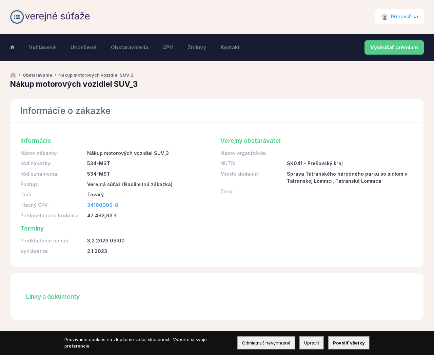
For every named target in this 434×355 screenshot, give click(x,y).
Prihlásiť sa (404, 17)
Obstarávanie (37, 75)
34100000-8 (102, 205)
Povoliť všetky (349, 343)
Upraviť (311, 343)
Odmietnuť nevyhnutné (266, 343)
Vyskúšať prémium (394, 47)
